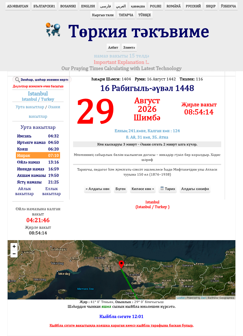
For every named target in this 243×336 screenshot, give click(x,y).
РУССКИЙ (193, 6)
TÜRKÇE (144, 15)
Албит (113, 47)
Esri (203, 297)
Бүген (121, 189)
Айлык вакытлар (24, 191)
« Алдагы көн (97, 189)
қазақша (138, 6)
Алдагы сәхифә (195, 189)
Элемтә (129, 47)
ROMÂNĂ (174, 6)
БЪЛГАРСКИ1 (44, 6)
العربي (121, 6)
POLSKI (155, 6)
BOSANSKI (68, 6)
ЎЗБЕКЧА (228, 6)
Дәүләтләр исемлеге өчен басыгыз (38, 86)
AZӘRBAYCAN (17, 6)
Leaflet (181, 297)
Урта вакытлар (30, 106)
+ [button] (14, 246)
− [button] (14, 254)
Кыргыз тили (103, 15)
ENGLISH (88, 6)
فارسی (105, 6)
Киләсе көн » (143, 189)
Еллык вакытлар (51, 191)
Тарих (169, 189)
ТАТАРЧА (126, 15)
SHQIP (211, 6)
